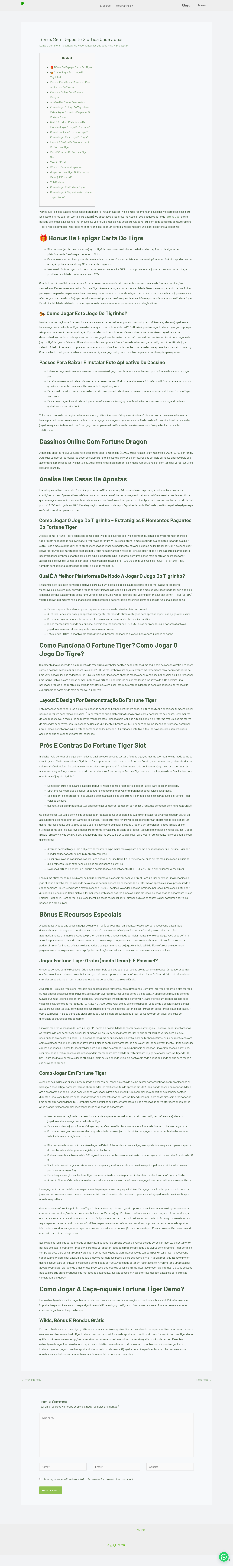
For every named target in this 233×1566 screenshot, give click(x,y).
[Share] (32, 1558)
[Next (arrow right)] (19, 1564)
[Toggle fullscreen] (19, 1558)
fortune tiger (173, 216)
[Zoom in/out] (6, 1558)
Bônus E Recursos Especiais (66, 167)
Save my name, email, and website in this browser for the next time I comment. (88, 1479)
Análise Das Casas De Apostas (67, 102)
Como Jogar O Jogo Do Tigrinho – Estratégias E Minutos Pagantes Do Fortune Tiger (70, 112)
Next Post (203, 1379)
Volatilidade (57, 182)
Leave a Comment (49, 45)
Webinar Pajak (124, 5)
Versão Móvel (58, 162)
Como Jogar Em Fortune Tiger (67, 187)
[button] (224, 1557)
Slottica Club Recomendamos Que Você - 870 (87, 45)
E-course (105, 5)
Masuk (202, 5)
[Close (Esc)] (45, 1558)
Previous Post (31, 1379)
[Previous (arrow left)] (6, 1564)
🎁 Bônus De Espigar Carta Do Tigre (71, 67)
